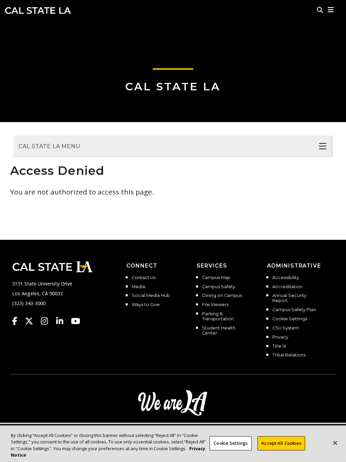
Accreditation (287, 286)
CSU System (285, 328)
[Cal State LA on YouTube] (75, 321)
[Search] (320, 10)
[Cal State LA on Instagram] (47, 321)
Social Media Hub (151, 295)
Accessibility (285, 277)
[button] (331, 10)
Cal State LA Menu (49, 146)
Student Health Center (219, 331)
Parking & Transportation (218, 316)
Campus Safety (218, 286)
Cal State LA (38, 10)
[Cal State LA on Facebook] (18, 321)
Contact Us (143, 277)
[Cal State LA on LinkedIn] (63, 321)
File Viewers (215, 304)
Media (138, 286)
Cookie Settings (289, 319)
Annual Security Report (289, 298)
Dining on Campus (222, 295)
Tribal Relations (288, 355)
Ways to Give (146, 304)
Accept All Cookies (281, 443)
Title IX (279, 346)
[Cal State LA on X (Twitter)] (32, 321)
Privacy (280, 337)
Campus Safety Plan (294, 309)
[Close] (335, 442)
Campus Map (216, 277)
